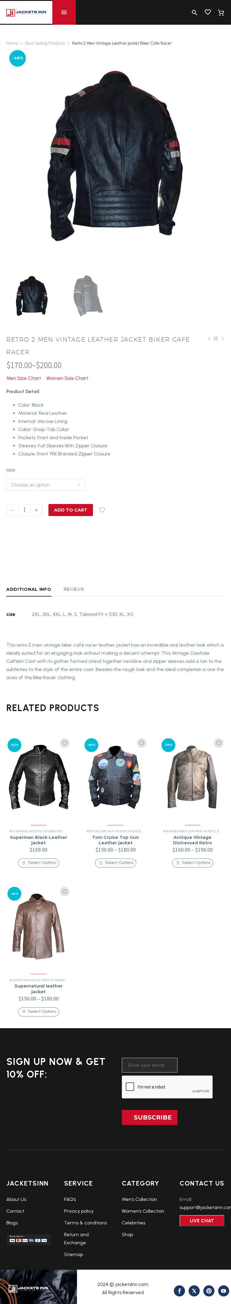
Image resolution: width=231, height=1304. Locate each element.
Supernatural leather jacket (38, 988)
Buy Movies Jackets (25, 831)
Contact (15, 1211)
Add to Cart (70, 510)
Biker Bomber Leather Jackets (189, 831)
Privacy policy (79, 1211)
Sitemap (73, 1254)
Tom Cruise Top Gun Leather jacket (115, 840)
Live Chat (202, 1221)
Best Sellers (96, 831)
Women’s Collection (143, 1211)
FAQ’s (70, 1199)
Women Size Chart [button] (67, 378)
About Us (16, 1199)
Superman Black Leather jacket (38, 840)
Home (12, 43)
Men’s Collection (139, 1199)
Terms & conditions (85, 1223)
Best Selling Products (45, 43)
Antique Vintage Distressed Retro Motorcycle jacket (192, 843)
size (10, 470)
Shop (127, 1234)
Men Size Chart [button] (23, 378)
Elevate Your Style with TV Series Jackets (44, 980)
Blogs (12, 1223)
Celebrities (52, 831)
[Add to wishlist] (64, 743)
